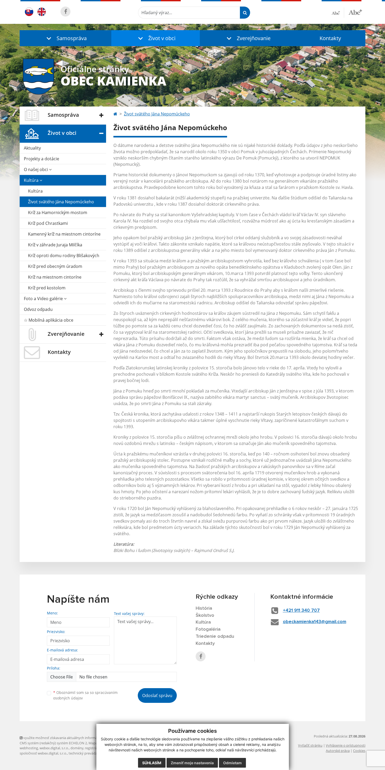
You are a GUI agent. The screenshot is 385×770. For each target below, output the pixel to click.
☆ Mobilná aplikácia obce (48, 320)
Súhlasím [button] (151, 763)
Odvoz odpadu (38, 309)
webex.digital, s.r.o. (54, 748)
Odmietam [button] (232, 763)
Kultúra (32, 180)
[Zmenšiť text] (338, 12)
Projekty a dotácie (41, 159)
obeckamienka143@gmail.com (314, 621)
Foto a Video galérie (44, 298)
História (204, 608)
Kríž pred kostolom (46, 288)
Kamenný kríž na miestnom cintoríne (64, 234)
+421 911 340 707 (301, 610)
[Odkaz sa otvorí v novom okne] (65, 12)
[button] (65, 38)
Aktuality (32, 148)
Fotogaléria (208, 629)
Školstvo (205, 615)
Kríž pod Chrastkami (48, 223)
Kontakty (330, 38)
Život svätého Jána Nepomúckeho (61, 202)
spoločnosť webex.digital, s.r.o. (43, 753)
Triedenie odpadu (215, 636)
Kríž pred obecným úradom (55, 266)
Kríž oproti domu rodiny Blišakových (63, 255)
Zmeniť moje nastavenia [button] (192, 763)
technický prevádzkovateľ (88, 753)
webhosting (29, 748)
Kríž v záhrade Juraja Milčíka (55, 245)
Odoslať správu (157, 695)
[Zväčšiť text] (355, 12)
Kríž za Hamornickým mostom (57, 212)
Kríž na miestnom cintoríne (54, 277)
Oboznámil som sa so (85, 695)
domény (76, 748)
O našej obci (36, 169)
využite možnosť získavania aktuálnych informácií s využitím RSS (73, 737)
